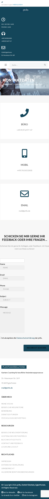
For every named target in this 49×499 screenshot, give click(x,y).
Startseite (8, 84)
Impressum (6, 461)
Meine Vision (7, 404)
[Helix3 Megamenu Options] (6, 65)
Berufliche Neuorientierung (14, 432)
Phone (2, 285)
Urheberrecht (8, 468)
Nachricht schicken (36, 348)
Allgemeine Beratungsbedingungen (17, 472)
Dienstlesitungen (9, 414)
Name (2, 264)
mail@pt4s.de (7, 388)
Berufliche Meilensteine (12, 407)
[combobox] (29, 64)
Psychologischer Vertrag (13, 418)
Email (2, 275)
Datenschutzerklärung (25, 338)
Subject (3, 296)
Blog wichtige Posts (11, 440)
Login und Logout (9, 447)
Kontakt (17, 84)
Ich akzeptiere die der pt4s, (22, 338)
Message (3, 307)
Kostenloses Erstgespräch (14, 436)
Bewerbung (6, 411)
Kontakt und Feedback (12, 443)
